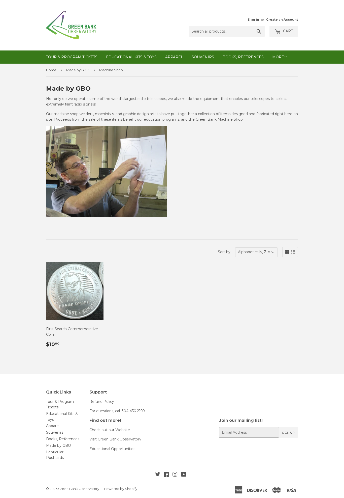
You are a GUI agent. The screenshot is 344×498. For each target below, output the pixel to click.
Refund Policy (101, 401)
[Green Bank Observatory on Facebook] (166, 475)
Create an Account (282, 19)
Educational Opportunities (112, 449)
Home (51, 70)
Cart (287, 31)
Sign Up (288, 432)
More (278, 57)
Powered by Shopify (120, 489)
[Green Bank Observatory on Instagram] (175, 475)
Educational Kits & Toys (131, 57)
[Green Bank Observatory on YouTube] (183, 475)
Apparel (174, 57)
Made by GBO (77, 70)
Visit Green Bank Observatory (115, 439)
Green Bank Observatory (78, 489)
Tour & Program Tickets (71, 57)
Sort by (224, 252)
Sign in (253, 19)
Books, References (243, 57)
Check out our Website (109, 430)
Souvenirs (203, 57)
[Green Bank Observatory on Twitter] (157, 475)
